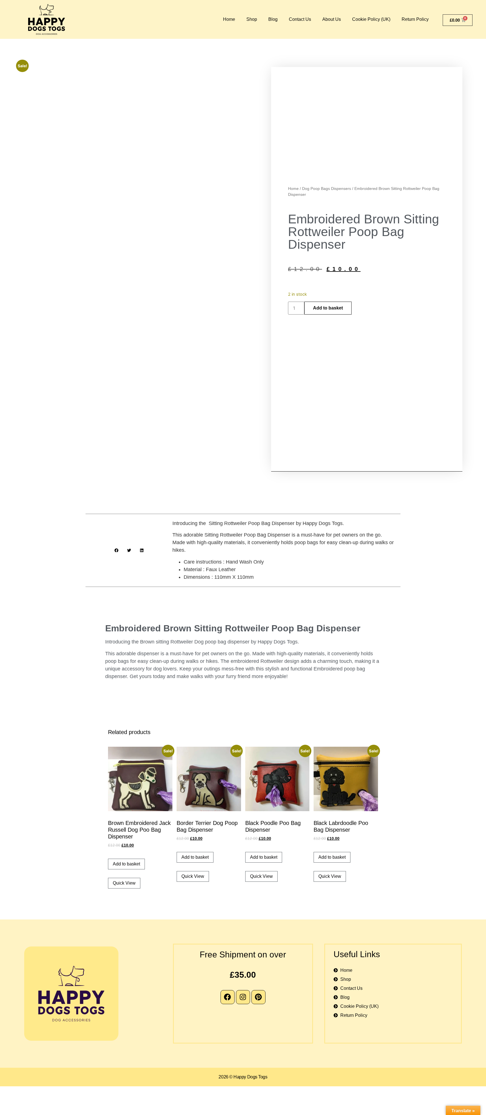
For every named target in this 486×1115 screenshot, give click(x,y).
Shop (251, 19)
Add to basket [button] (126, 864)
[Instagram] (243, 997)
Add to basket (328, 308)
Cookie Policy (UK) (371, 19)
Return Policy (415, 19)
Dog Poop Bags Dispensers (326, 188)
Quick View (124, 883)
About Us (331, 19)
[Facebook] (227, 997)
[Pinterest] (258, 997)
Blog (273, 19)
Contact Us (300, 19)
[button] (116, 550)
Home (229, 19)
